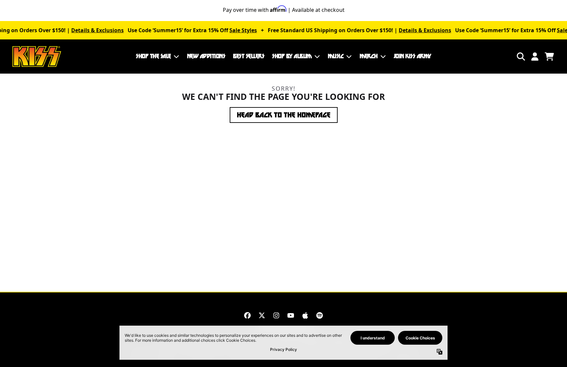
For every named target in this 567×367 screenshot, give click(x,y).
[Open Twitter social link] (262, 315)
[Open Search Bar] (520, 56)
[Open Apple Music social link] (305, 315)
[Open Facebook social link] (247, 315)
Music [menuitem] (336, 56)
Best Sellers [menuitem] (248, 56)
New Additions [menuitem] (206, 56)
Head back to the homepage (283, 115)
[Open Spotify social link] (319, 315)
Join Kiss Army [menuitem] (412, 56)
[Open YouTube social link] (291, 315)
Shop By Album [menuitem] (292, 56)
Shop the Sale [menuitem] (153, 56)
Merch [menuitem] (369, 56)
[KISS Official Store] (36, 56)
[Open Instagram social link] (276, 315)
